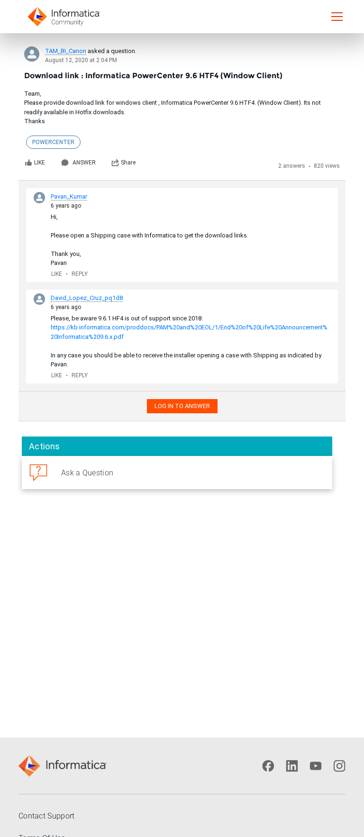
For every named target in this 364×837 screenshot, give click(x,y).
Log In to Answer (182, 405)
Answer (84, 162)
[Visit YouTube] (315, 766)
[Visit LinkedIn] (292, 766)
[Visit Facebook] (268, 766)
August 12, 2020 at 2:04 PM (81, 60)
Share (128, 162)
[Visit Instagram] (339, 766)
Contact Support (46, 815)
